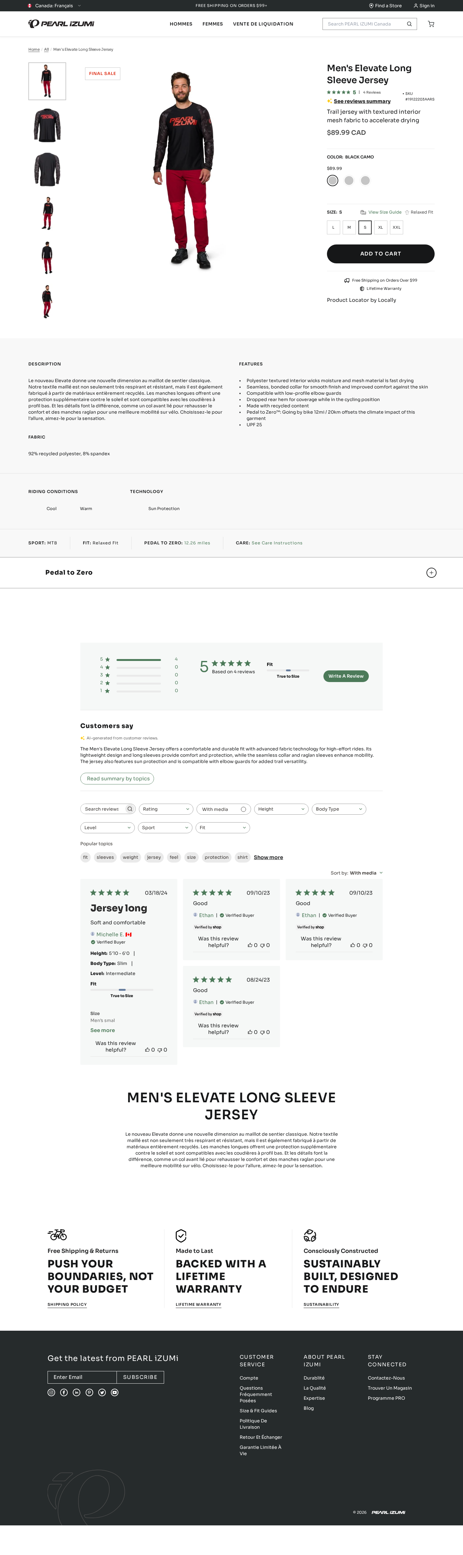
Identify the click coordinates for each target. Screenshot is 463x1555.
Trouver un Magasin (390, 1388)
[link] (181, 24)
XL (381, 227)
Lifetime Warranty (198, 1304)
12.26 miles (197, 543)
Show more (268, 857)
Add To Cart (381, 253)
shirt (242, 857)
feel (174, 857)
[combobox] (166, 809)
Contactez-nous (386, 1378)
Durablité (314, 1378)
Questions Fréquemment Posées (256, 1394)
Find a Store (388, 6)
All (46, 49)
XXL (397, 227)
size (191, 857)
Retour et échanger (261, 1437)
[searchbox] (102, 809)
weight (130, 857)
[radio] (332, 180)
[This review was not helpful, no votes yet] (159, 1050)
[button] (381, 212)
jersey (154, 857)
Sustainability (321, 1304)
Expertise (314, 1398)
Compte (249, 1378)
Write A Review (346, 676)
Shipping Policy (67, 1304)
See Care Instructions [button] (277, 543)
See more (102, 1030)
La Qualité (315, 1388)
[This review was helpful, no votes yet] (147, 1050)
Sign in (427, 6)
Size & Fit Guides (258, 1411)
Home (34, 49)
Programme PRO (386, 1398)
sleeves (105, 857)
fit (85, 857)
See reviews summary (362, 101)
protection (217, 857)
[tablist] (181, 24)
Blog (309, 1408)
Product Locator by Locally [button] (361, 300)
